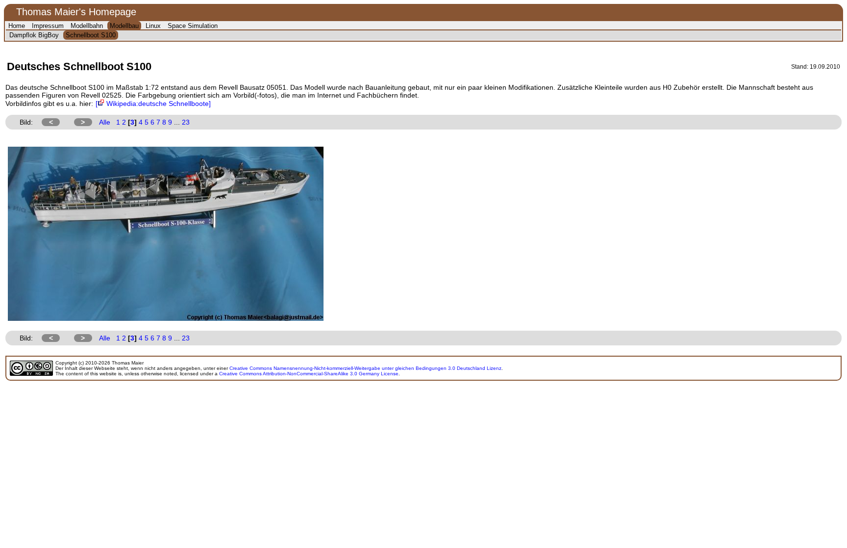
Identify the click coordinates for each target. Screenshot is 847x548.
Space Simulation (193, 25)
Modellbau (124, 25)
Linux (153, 25)
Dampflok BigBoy (34, 35)
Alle (104, 122)
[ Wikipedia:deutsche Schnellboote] (153, 103)
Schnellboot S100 (91, 35)
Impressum (48, 25)
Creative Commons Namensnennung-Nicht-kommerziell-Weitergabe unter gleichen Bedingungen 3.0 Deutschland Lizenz (365, 368)
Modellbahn (87, 25)
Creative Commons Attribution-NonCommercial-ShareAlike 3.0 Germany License (309, 373)
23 (186, 122)
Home (16, 25)
